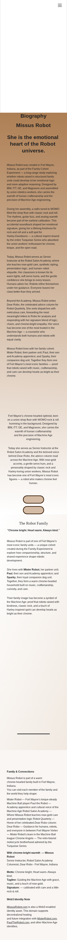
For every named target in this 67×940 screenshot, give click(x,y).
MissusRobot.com (17, 907)
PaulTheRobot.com (18, 922)
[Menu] (60, 5)
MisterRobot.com (47, 918)
